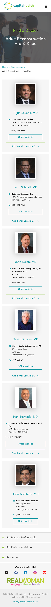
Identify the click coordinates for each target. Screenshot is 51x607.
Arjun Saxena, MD (25, 113)
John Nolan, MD (26, 262)
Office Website (21, 136)
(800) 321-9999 (18, 131)
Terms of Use (32, 602)
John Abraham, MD (25, 494)
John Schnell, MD (25, 187)
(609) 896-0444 (19, 283)
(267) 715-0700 (23, 515)
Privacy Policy (19, 602)
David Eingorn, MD (25, 339)
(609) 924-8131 (15, 437)
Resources (20, 556)
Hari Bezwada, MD (25, 416)
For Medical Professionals (20, 536)
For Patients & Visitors (20, 546)
